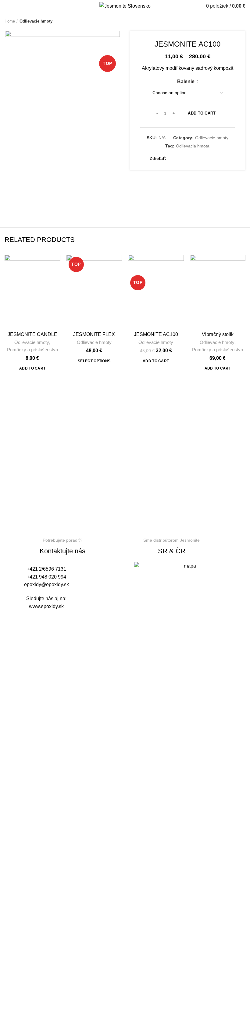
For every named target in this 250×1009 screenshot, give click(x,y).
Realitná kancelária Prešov (51, 617)
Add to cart (202, 113)
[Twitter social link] (179, 159)
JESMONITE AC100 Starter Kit (156, 337)
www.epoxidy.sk (46, 606)
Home (10, 21)
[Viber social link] (221, 159)
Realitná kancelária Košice (25, 617)
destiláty (56, 617)
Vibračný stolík (218, 334)
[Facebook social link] (172, 159)
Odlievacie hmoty (36, 21)
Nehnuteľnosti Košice (36, 617)
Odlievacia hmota (192, 145)
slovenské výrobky (60, 617)
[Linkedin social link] (200, 159)
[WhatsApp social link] (207, 159)
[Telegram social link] (214, 159)
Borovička (31, 617)
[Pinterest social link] (193, 159)
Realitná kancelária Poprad (43, 617)
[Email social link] (186, 159)
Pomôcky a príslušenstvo (32, 349)
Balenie (186, 81)
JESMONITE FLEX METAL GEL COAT (94, 337)
